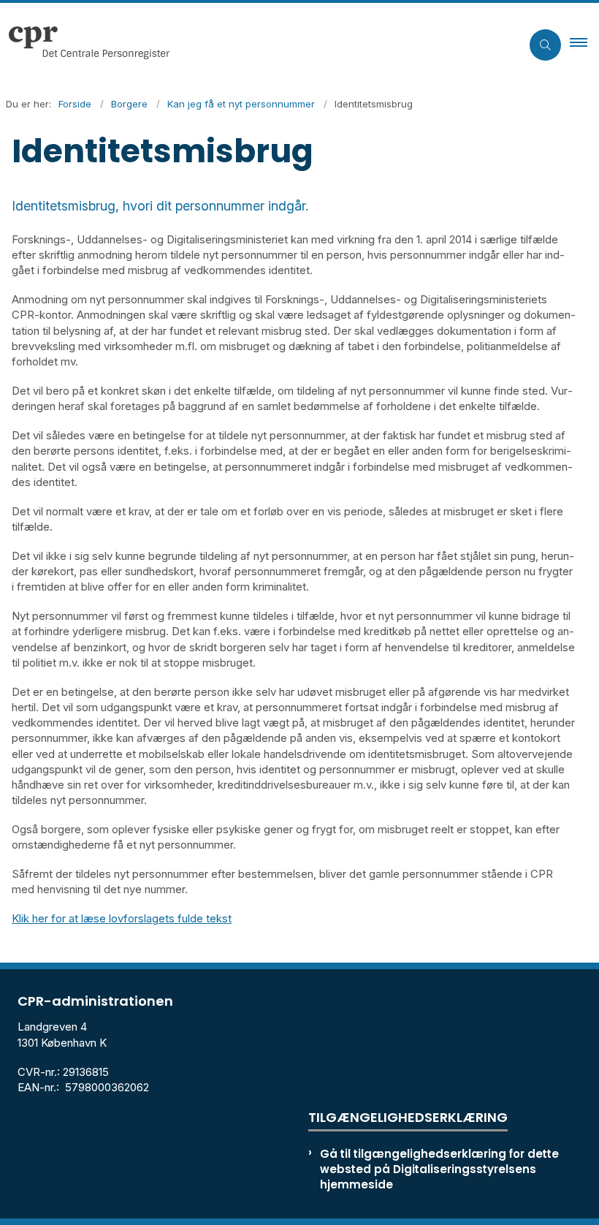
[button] (584, 45)
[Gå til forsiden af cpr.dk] (254, 44)
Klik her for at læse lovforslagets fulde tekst (122, 918)
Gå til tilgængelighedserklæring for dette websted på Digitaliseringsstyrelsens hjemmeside (439, 1169)
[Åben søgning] (545, 45)
